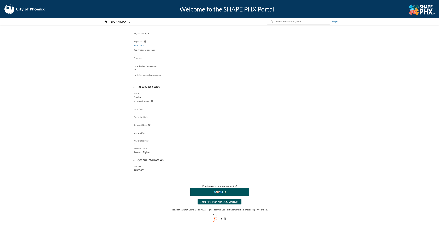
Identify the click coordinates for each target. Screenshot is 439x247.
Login (334, 21)
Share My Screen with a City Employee (219, 201)
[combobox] (303, 21)
